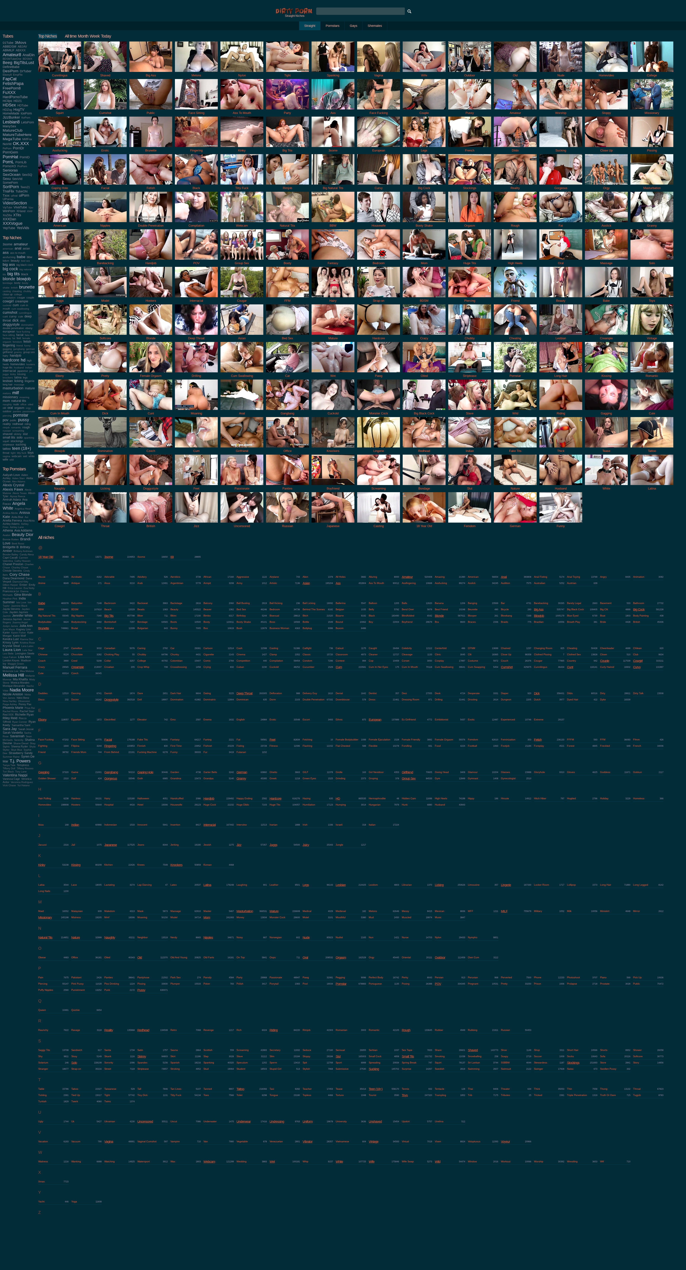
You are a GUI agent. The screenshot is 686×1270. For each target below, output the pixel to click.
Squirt (438, 1062)
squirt (6, 441)
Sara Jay (10, 729)
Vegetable (242, 1141)
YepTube (9, 228)
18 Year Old (45, 557)
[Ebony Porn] (59, 373)
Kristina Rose (27, 642)
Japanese (110, 845)
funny (27, 345)
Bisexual (274, 615)
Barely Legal (574, 603)
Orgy (371, 957)
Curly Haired (607, 666)
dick (15, 320)
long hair (8, 384)
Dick (537, 693)
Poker (206, 983)
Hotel (140, 804)
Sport (339, 1062)
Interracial (209, 825)
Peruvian (473, 977)
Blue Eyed (572, 615)
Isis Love (21, 602)
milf (15, 392)
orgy (28, 408)
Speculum (242, 1062)
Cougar (538, 660)
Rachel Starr (27, 711)
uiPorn (24, 195)
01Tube (8, 43)
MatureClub (13, 130)
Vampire (175, 1141)
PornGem (10, 152)
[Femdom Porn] (469, 523)
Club (635, 654)
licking (18, 381)
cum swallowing (20, 308)
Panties (108, 977)
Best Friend (441, 609)
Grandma (175, 778)
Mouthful (341, 917)
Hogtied (571, 798)
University (341, 1121)
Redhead (143, 1030)
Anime (41, 583)
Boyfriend (407, 621)
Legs (306, 885)
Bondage (142, 621)
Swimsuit (506, 1068)
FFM (602, 739)
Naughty (109, 937)
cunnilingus (25, 313)
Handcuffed (176, 798)
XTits (17, 215)
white (32, 456)
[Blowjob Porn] (59, 448)
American (473, 576)
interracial (9, 370)
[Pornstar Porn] (515, 373)
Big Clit (604, 609)
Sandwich (76, 1050)
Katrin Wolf (19, 635)
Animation (638, 576)
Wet (272, 1161)
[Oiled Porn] (424, 373)
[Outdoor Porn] (469, 72)
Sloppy (306, 1056)
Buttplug (307, 628)
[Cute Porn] (651, 410)
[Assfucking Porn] (59, 147)
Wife (371, 1161)
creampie (21, 301)
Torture (340, 1095)
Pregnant (473, 983)
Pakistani (76, 977)
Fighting (42, 745)
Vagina (108, 1141)
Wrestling (572, 1161)
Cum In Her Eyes (378, 666)
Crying (207, 666)
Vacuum (75, 1141)
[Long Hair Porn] (560, 373)
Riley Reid (10, 718)
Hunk (405, 804)
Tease (339, 1088)
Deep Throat (244, 693)
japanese (22, 370)
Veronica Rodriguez (22, 782)
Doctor (75, 699)
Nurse (405, 937)
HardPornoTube (15, 97)
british (14, 287)
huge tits (8, 367)
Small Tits (408, 1056)
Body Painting (641, 615)
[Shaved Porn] (105, 72)
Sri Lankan (474, 1062)
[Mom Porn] (424, 260)
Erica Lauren (15, 588)
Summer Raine (11, 756)
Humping (341, 804)
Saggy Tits (44, 1050)
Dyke (603, 699)
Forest (570, 745)
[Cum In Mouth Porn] (59, 410)
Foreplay (539, 745)
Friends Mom (78, 752)
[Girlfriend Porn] (241, 448)
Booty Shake (244, 621)
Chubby (141, 654)
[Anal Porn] (241, 410)
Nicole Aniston (13, 694)
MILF (504, 911)
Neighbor (142, 937)
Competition (243, 660)
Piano (603, 977)
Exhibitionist (441, 719)
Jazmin (7, 616)
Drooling (472, 699)
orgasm (19, 407)
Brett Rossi (18, 543)
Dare (140, 693)
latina (17, 377)
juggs (6, 374)
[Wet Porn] (333, 373)
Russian (505, 1030)
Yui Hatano (23, 785)
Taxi (272, 1088)
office (23, 404)
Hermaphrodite (377, 798)
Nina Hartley (10, 701)
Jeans (140, 844)
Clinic (438, 654)
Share (438, 1050)
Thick (537, 1088)
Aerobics (175, 576)
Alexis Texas (20, 493)
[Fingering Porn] (196, 147)
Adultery (142, 576)
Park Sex (175, 977)
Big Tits (108, 616)
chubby (27, 291)
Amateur (407, 577)
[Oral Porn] (560, 260)
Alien (305, 576)
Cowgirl (638, 661)
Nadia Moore (22, 689)
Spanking (208, 1062)
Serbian (373, 1050)
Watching (109, 1161)
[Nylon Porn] (241, 72)
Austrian (571, 583)
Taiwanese (110, 1088)
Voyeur (505, 1141)
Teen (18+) (375, 1089)
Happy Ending (244, 798)
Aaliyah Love (11, 474)
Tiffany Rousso (25, 768)
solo (20, 437)
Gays (353, 26)
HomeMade (11, 113)
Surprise (406, 1068)
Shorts (603, 1050)
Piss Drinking (111, 983)
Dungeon (506, 699)
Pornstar (341, 984)
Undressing (277, 1121)
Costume (473, 660)
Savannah (17, 736)
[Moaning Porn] (196, 410)
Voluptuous (474, 1141)
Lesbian (341, 885)
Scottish (207, 1050)
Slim (272, 1056)
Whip (305, 1161)
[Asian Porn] (241, 335)
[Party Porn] (287, 110)
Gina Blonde (23, 594)
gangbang (19, 349)
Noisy (240, 937)
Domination (176, 699)
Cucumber (308, 666)
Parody (207, 977)
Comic (207, 660)
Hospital (108, 804)
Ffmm (636, 739)
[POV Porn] (196, 260)
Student (241, 1068)
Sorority (108, 1062)
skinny (17, 433)
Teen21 (25, 187)
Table (41, 1088)
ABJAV (22, 46)
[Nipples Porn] (105, 222)
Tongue (274, 1095)
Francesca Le (11, 591)
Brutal (74, 628)
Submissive (342, 1068)
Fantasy (175, 739)
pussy (23, 420)
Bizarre (340, 615)
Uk (72, 1121)
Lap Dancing (144, 884)
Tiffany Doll (9, 768)
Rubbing (472, 1030)
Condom (307, 660)
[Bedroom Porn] (378, 260)
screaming (18, 430)
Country (571, 660)
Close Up (506, 654)
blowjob (24, 278)
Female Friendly (411, 739)
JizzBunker (11, 117)
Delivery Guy (310, 693)
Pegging (340, 977)
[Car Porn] (287, 373)
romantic (16, 427)
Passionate (276, 977)
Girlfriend (407, 772)
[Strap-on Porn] (378, 298)
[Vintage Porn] (651, 335)
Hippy (471, 798)
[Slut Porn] (469, 485)
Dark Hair (175, 693)
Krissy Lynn (10, 642)
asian (26, 248)
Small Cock (375, 1056)
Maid (41, 911)
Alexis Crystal (13, 485)
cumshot (10, 312)
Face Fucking (46, 739)
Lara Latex (27, 646)
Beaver (207, 609)
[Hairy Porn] (333, 298)
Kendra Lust (11, 639)
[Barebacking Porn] (105, 260)
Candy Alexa (27, 554)
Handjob (208, 798)
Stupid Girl (275, 1068)
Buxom (340, 628)
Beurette (473, 609)
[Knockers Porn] (333, 448)
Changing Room (543, 648)
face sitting (9, 335)
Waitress (43, 1161)
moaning (24, 397)
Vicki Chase (9, 785)
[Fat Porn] (560, 222)
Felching (307, 739)
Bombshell (110, 621)
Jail (73, 844)
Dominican (242, 699)
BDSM (74, 609)
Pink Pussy (77, 983)
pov (5, 420)
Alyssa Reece (17, 496)
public (13, 420)
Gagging (43, 772)
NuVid (7, 144)
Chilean (637, 648)
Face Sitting (78, 739)
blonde (9, 279)
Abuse (41, 576)
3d (72, 556)
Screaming (243, 1050)
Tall (139, 1088)
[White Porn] (606, 485)
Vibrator (307, 1141)
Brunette (43, 628)
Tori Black (8, 771)
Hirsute (505, 798)
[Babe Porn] (606, 298)
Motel (306, 917)
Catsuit (340, 648)
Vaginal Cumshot (146, 1141)
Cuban (240, 666)
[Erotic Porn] (105, 147)
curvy (13, 316)
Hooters (75, 804)
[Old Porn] (515, 72)
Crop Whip (143, 666)
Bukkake (109, 628)
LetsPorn (27, 122)
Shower (637, 1050)
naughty (7, 404)
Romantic (374, 1030)
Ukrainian (109, 1121)
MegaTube (12, 139)
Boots (173, 621)
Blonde (439, 616)
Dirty (602, 693)
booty (17, 282)
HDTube (22, 105)
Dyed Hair (572, 699)
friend (19, 345)
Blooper (472, 615)
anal (18, 248)
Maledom (109, 911)
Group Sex (409, 778)
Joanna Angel (20, 622)
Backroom (110, 603)
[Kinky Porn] (241, 147)
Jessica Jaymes (12, 619)
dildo (22, 320)
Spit (305, 1062)
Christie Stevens (12, 570)
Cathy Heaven (22, 561)
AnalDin (29, 55)
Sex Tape (407, 1050)
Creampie (77, 667)
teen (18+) (21, 448)
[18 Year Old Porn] (424, 523)
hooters (30, 364)
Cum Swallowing (444, 666)
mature (30, 388)
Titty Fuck (175, 1095)
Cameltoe (76, 648)
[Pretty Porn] (105, 373)
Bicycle (505, 609)
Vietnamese (342, 1141)
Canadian (109, 648)
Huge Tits (275, 804)
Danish (108, 693)
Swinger (538, 1068)
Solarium (43, 1062)
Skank (107, 1056)
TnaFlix (8, 191)
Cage (41, 648)
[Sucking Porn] (560, 147)
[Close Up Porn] (606, 147)
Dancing (76, 693)
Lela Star (27, 650)
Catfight (307, 648)
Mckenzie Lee (10, 671)
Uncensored (145, 1121)
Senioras (10, 170)
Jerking (174, 844)
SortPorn (11, 187)
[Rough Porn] (515, 222)
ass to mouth (17, 252)
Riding (274, 1030)
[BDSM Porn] (424, 298)
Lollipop (571, 884)
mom (6, 401)
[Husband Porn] (560, 485)
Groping (373, 778)
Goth (140, 778)
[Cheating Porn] (515, 335)
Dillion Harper (10, 585)
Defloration (276, 693)
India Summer (14, 600)
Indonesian (110, 824)
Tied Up (75, 1095)
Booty (206, 621)
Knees (141, 864)
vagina (6, 456)
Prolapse (572, 983)
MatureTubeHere (17, 135)
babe (21, 257)
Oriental (406, 957)
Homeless (638, 798)
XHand (20, 211)
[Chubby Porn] (469, 335)
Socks (570, 1056)
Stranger (43, 1068)
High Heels (441, 798)
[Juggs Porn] (59, 298)
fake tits (29, 335)
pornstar (20, 415)
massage (19, 384)
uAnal (14, 195)
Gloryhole (539, 772)
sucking (21, 444)
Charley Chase (19, 567)
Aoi (26, 517)
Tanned (207, 1088)
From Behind (111, 752)
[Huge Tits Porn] (469, 260)
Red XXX (8, 714)
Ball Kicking (276, 603)
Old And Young (178, 957)
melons (7, 393)
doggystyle (11, 324)
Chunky (174, 654)
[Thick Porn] (560, 448)
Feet (272, 740)
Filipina (75, 745)
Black (372, 615)
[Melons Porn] (196, 72)
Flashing (307, 745)
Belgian (340, 609)
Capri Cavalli (10, 557)
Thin (569, 1088)
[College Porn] (651, 72)
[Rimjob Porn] (287, 185)
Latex (173, 884)
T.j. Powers (20, 760)
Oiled (107, 957)
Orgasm (341, 957)
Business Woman (279, 628)
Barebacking (541, 603)
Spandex (142, 1062)
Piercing (42, 983)
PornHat (10, 156)
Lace (74, 884)
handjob (15, 355)
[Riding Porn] (560, 410)
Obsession (24, 701)
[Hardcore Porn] (378, 335)
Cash (239, 648)
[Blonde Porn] (150, 335)
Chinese (43, 654)
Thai (470, 1088)
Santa (107, 1050)
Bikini (173, 615)
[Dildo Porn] (515, 147)
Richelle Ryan (24, 714)
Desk (438, 693)
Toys (405, 1095)
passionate (29, 411)
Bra (437, 621)
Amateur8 (12, 54)
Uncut (173, 1121)
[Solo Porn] (651, 260)
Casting (274, 648)
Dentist (373, 693)
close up (8, 294)
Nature (75, 937)
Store (603, 1062)
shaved (7, 433)
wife (5, 459)
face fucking (23, 331)
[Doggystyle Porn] (150, 485)
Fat (238, 739)
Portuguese (375, 983)
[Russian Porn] (287, 523)
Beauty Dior (22, 534)
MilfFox (27, 139)
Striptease (143, 1068)
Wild (437, 1161)
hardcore (11, 360)
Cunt (570, 667)
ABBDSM (9, 46)
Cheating (572, 648)
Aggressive (243, 576)
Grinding (340, 778)
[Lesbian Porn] (560, 335)
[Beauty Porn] (560, 298)
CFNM (471, 648)
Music (438, 917)
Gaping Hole (145, 772)
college (18, 294)
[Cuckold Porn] (333, 410)
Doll (139, 699)
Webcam (209, 1161)
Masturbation (245, 911)
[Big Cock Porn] (424, 185)
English (241, 719)
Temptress (23, 765)
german (30, 349)
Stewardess (540, 1062)
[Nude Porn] (560, 72)
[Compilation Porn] (196, 222)
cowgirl (8, 301)
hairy (5, 355)
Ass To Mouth (376, 583)
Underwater (210, 1121)
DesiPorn (10, 71)
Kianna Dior (26, 639)
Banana (439, 603)
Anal (504, 577)
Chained (505, 648)
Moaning (142, 917)
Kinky (41, 865)
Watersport (143, 1161)
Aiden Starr (18, 478)
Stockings (573, 1063)
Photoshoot (573, 977)
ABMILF (8, 50)
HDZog (7, 109)
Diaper (504, 693)
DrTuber (25, 71)
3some (7, 244)
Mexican (439, 911)
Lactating (109, 884)
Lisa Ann (24, 657)
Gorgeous (110, 778)
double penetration (13, 328)
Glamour (473, 772)
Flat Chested (343, 745)
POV (438, 984)
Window (472, 1161)
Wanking (76, 1161)
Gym (437, 778)
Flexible (373, 745)
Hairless (75, 798)
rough (26, 427)
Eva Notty (29, 588)
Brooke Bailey (10, 554)
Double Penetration (313, 699)
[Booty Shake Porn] (424, 222)
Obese (42, 957)
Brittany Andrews (23, 551)
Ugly (40, 1121)
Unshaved (375, 1121)
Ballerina (341, 603)
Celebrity (407, 648)
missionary (10, 397)
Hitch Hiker (540, 798)
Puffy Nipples (45, 989)
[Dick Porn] (105, 410)
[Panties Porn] (287, 485)
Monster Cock (277, 917)
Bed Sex (241, 609)
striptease (8, 444)
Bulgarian (142, 628)
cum (16, 305)
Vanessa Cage (11, 778)
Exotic (471, 719)
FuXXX (9, 92)
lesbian (8, 381)
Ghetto (273, 772)
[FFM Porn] (287, 298)
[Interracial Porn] (196, 298)
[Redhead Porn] (424, 448)
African (207, 576)
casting (7, 291)
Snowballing (474, 1056)
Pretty (504, 983)
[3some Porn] (333, 147)
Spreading (374, 1062)
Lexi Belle (8, 653)
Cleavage (407, 654)
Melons (373, 911)
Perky (405, 977)
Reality (108, 1030)
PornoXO (9, 166)
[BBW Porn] (333, 222)
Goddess (605, 772)
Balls (404, 603)
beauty (15, 260)
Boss (272, 621)
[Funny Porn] (560, 523)
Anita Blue (17, 516)
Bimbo (207, 615)
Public (636, 983)
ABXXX (21, 50)
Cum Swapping (476, 666)
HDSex (9, 105)
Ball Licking (309, 603)
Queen (42, 1010)
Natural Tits (45, 937)
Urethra (439, 1121)
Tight (107, 1095)
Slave (240, 1056)
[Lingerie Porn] (378, 448)
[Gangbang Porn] (287, 410)
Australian (539, 583)
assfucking (9, 257)
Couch (504, 660)
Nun (371, 937)
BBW (41, 609)
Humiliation (309, 804)
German (242, 772)
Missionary (45, 917)
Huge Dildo (243, 804)
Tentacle (439, 1088)
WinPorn (9, 211)
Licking (439, 885)
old (4, 407)
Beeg (7, 62)
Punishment (78, 989)
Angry (603, 576)
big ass (9, 264)
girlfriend (8, 352)
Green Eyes (309, 778)
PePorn (7, 148)
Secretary (275, 1050)
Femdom (473, 739)
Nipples (208, 937)
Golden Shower (47, 778)
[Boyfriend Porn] (333, 485)
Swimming (473, 1068)
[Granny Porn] (651, 222)
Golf (73, 778)
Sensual (340, 1050)
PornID (25, 157)
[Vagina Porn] (378, 72)
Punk (107, 989)
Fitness (274, 745)
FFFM (570, 739)
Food (438, 745)
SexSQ (27, 175)
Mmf (106, 917)
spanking (29, 437)
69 (172, 557)
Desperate (474, 693)
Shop (537, 1050)
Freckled (605, 745)
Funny (174, 752)
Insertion (175, 824)
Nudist (339, 937)
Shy (40, 1056)
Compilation (276, 660)
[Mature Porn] (333, 335)
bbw (29, 257)
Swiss (570, 1068)
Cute (41, 673)
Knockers (176, 865)
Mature (274, 911)
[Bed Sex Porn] (287, 335)
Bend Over (408, 609)
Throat (637, 1088)
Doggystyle (111, 699)
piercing (7, 415)
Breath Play (573, 621)
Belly (371, 609)
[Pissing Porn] (651, 147)
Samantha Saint (21, 725)
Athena (8, 530)
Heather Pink (10, 598)
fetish (27, 341)
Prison (537, 983)
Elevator (142, 719)
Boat (602, 615)
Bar (503, 603)
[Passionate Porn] (241, 485)
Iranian (273, 824)
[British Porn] (150, 523)
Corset (405, 660)
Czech (74, 673)
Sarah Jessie (26, 729)
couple (30, 297)
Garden (174, 772)
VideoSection (15, 203)
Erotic (273, 719)
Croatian (109, 666)
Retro (173, 1030)
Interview (242, 824)
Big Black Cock (575, 609)
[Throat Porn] (105, 523)
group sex (29, 352)
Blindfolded (408, 615)
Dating (207, 693)
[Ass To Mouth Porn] (241, 110)
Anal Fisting (540, 576)
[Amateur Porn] (515, 110)
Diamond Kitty (20, 581)
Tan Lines (175, 1088)
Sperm (273, 1062)
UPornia (8, 199)
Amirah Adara (12, 499)
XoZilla (7, 215)
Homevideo (44, 804)
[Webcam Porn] (241, 222)
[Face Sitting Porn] (196, 110)
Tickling (42, 1095)
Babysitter (77, 603)
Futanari (241, 752)
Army (239, 583)
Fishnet (207, 745)
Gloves (571, 772)
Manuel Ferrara (15, 667)
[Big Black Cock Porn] (424, 410)
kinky (13, 374)
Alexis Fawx (13, 489)
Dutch (537, 699)
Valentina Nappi (15, 775)
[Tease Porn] (606, 448)
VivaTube (20, 207)
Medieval (341, 911)
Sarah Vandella (13, 732)
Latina (207, 885)
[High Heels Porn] (515, 260)
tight (13, 453)
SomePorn (10, 182)
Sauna (174, 1050)
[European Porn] (378, 147)
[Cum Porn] (196, 448)
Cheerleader (607, 648)
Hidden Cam (409, 798)
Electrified (109, 719)
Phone (537, 977)
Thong (603, 1088)
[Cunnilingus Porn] (59, 72)
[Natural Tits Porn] (287, 222)
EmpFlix (18, 74)
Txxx (6, 195)
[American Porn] (59, 222)
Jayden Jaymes (18, 612)
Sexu (7, 179)
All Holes (341, 576)
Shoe (504, 1050)
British (636, 621)
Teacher (307, 1088)
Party (239, 977)
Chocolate (77, 654)
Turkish (42, 1101)
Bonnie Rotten (11, 539)
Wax (172, 1161)
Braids (504, 621)
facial (19, 334)
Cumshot (507, 667)
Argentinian (176, 583)
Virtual (405, 1141)
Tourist (372, 1095)
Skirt (172, 1056)
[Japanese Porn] (333, 523)
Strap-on (76, 1068)
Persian (439, 977)
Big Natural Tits (46, 615)
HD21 (18, 101)
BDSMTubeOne (12, 58)
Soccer (538, 1056)
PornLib (20, 162)
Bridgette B (11, 547)
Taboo (74, 1088)
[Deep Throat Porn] (196, 335)
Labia (41, 884)
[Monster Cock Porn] (378, 410)
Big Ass (538, 609)
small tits (9, 437)
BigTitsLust (24, 62)
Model (173, 917)
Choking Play (111, 654)
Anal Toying (573, 576)
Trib (470, 1095)
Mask (140, 911)
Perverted (506, 977)
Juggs (273, 845)
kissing (21, 374)
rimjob (6, 427)
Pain (40, 977)
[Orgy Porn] (606, 185)
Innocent (142, 824)
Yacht (41, 1201)
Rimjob (306, 1030)
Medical (307, 911)
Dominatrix (209, 699)
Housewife (176, 804)
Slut (338, 1056)
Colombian (176, 660)
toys (31, 452)
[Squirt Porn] (59, 110)
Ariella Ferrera (12, 520)
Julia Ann (26, 626)
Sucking (374, 1069)
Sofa (602, 1056)
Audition (505, 583)
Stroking (175, 1068)
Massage (175, 911)
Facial (108, 740)
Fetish (538, 740)
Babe (41, 603)
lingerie (29, 381)
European (375, 719)
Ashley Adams (11, 523)
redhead (17, 423)
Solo (74, 1063)
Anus (107, 583)
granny (18, 352)
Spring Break (409, 1062)
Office (74, 957)
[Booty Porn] (287, 260)
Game (74, 772)
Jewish (207, 844)
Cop (371, 660)
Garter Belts (210, 772)
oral (10, 408)
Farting (207, 739)
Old (139, 957)
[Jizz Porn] (196, 523)
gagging (7, 349)
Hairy (107, 798)
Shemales (375, 26)
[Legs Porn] (424, 147)
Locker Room (541, 884)
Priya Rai (30, 708)
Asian (306, 583)
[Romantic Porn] (651, 373)
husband (19, 367)
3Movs (20, 42)
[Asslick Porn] (606, 222)
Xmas (41, 1181)
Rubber (439, 1030)
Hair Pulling (44, 798)
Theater (505, 1088)
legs (25, 377)
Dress (372, 699)
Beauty (174, 609)
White (339, 1161)
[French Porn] (469, 147)
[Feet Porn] (196, 485)
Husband (440, 804)
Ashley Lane (17, 527)
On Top (241, 957)
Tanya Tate (9, 765)
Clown (603, 654)
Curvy (637, 667)
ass (6, 252)
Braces (472, 621)
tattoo (7, 449)
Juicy (306, 845)
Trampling (440, 1095)
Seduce (307, 1050)
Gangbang (111, 772)
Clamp (273, 654)
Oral (305, 957)
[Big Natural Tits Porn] (333, 185)
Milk (569, 911)
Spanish (175, 1062)
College (141, 660)
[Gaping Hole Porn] (59, 185)
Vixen (438, 1141)
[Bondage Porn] (424, 485)
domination (27, 325)
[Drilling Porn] (196, 373)
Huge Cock (209, 804)
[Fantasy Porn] (333, 260)
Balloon (373, 603)
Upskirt (406, 1121)
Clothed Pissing (542, 654)
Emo (173, 719)
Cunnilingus (540, 666)
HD (338, 798)
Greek (273, 778)
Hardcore (275, 798)
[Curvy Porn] (378, 185)
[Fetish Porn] (150, 185)
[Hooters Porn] (150, 298)
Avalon (6, 535)
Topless (307, 1095)
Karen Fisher (18, 632)
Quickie (75, 1010)
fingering (9, 345)
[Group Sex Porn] (241, 260)
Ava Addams (23, 530)
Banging (472, 603)
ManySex (9, 126)
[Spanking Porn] (333, 72)
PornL (8, 161)
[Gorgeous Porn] (560, 185)
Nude (306, 937)
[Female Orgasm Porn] (150, 373)
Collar (107, 660)
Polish (240, 983)
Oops (273, 957)
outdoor (7, 411)
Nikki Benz (23, 697)
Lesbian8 (11, 121)
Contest (340, 660)
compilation (9, 297)
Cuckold (274, 666)
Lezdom (373, 884)
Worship (538, 1161)
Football (472, 745)
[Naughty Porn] (59, 485)
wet (25, 456)
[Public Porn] (150, 110)
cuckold (7, 305)
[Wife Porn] (424, 72)
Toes (206, 1095)
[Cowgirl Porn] (59, 523)
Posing (405, 983)
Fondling (407, 745)
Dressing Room (410, 699)
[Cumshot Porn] (105, 110)
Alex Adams (18, 481)
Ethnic (339, 719)
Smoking (440, 1056)
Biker (140, 615)
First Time (176, 745)
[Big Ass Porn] (150, 72)
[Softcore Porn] (105, 335)
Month (83, 36)
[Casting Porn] (378, 523)
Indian (75, 825)
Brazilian (539, 621)
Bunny (174, 628)
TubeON (22, 191)
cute (20, 316)
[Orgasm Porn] (469, 222)
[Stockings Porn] (469, 185)
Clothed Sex (574, 654)
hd (23, 360)
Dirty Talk (638, 693)
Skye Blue (16, 749)
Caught (373, 648)
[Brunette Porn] (150, 147)
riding (27, 423)
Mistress (76, 917)
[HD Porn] (59, 260)
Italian (372, 824)
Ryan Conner (19, 722)
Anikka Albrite (10, 513)
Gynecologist (508, 778)
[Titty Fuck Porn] (241, 185)
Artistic (273, 583)
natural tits (18, 401)
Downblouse (343, 699)
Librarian (407, 884)
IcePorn (26, 113)
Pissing (141, 983)
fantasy (7, 338)
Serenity (18, 740)
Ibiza (41, 824)
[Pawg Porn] (378, 373)
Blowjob (539, 616)
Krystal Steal (11, 645)
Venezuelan (276, 1141)
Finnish (141, 745)
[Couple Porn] (424, 110)
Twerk (74, 1101)
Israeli (339, 824)
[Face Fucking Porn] (378, 110)
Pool (305, 983)
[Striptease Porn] (469, 373)
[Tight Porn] (287, 72)
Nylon (438, 937)
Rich (239, 1030)
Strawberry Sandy (21, 753)
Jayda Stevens (11, 608)
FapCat (10, 78)
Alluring (373, 576)
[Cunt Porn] (150, 410)
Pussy (141, 990)
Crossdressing (178, 666)
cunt (5, 316)
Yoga (74, 1201)
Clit (469, 654)
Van (205, 1141)
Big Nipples (77, 615)
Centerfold (441, 648)
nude (16, 404)
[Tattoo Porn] (651, 448)
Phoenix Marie (13, 707)
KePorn (25, 117)
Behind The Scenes (314, 609)
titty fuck (21, 453)
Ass (338, 583)
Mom (206, 917)
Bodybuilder (45, 621)
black (24, 274)
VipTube (7, 207)
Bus (205, 628)
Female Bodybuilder (347, 739)
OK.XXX (21, 143)
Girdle (339, 772)
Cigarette (208, 654)
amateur (21, 244)
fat (13, 338)
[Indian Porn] (469, 448)
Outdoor (440, 957)
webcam (17, 456)
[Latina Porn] (651, 485)
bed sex (25, 261)
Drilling (439, 699)
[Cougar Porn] (241, 298)
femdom (17, 342)
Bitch (305, 615)
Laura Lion (12, 650)
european (9, 331)
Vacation (43, 1141)
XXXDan (9, 219)
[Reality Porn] (515, 185)
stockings (17, 441)
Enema (207, 719)
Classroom (342, 654)
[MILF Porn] (59, 335)
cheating (17, 291)
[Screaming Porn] (378, 485)
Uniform (308, 1121)
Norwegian (276, 937)
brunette (27, 287)
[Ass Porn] (333, 110)
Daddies (43, 693)
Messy (405, 911)
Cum (339, 667)
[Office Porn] (287, 448)
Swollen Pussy (608, 1068)
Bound (339, 621)
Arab (140, 583)
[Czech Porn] (150, 448)
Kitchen (108, 864)
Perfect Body (376, 977)
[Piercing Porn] (469, 298)
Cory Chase (19, 574)
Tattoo (240, 1089)
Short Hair (572, 1050)
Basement (606, 603)
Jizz (239, 845)
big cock (10, 269)
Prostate (605, 983)
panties (17, 411)
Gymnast (473, 778)
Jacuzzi (42, 844)
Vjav (30, 207)
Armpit (207, 583)
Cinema (241, 654)
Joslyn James (10, 626)
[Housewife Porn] (378, 222)
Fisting (240, 745)
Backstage (176, 603)
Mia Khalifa (20, 679)
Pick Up (637, 977)
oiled (30, 404)
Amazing (440, 576)
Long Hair (605, 884)
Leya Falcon (10, 657)
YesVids (23, 228)
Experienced (508, 719)
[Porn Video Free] (294, 12)
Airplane (274, 576)
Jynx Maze (9, 629)
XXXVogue (13, 223)
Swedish (439, 1068)
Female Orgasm (444, 739)
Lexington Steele (24, 653)
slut (25, 433)
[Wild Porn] (515, 410)
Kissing (75, 865)
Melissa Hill (13, 675)
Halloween (143, 798)
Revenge (208, 1030)
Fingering (110, 746)
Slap (205, 1056)
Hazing (306, 798)
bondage (8, 283)
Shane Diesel (20, 743)
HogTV (18, 109)
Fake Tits (142, 739)
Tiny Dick (142, 1095)
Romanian (341, 1030)
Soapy (504, 1056)
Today (106, 36)
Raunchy (43, 1030)
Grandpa (208, 778)
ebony (29, 328)
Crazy (41, 666)
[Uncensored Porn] (241, 523)
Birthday (241, 615)
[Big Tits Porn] (287, 147)
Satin (140, 1050)
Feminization (508, 739)
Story (636, 1062)
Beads (141, 609)
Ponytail (274, 983)
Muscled (406, 917)
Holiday (604, 798)
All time (71, 36)
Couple (604, 661)
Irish (305, 824)
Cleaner (373, 654)
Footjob (505, 745)
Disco (41, 699)
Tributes (505, 1095)
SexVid (17, 179)
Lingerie (506, 885)
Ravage (75, 1030)
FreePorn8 (12, 88)
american (8, 248)
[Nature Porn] (515, 485)
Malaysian (77, 911)
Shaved (473, 1050)
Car (172, 648)
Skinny (141, 1056)
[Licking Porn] (105, 485)
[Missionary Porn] (651, 110)
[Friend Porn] (515, 298)
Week (95, 36)
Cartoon (208, 648)
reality (7, 423)
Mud (371, 917)
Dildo (570, 693)
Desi (404, 693)
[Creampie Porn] (606, 335)
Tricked (538, 1095)
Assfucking (441, 583)
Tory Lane (21, 771)
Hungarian (375, 804)
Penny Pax (25, 704)
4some (141, 556)
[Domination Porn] (105, 448)
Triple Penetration (577, 1095)
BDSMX (27, 58)
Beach (107, 609)
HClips (7, 101)
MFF (470, 911)
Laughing (242, 884)
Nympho (472, 937)
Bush (239, 628)
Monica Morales (20, 682)
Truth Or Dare (608, 1095)
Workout (505, 1161)
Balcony (207, 603)
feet (19, 338)
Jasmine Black (19, 606)
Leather (274, 884)
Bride (603, 621)
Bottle (306, 621)
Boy (371, 621)
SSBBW (505, 1062)
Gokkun (637, 772)
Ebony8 (7, 74)
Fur (205, 752)
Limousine (473, 884)
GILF (305, 772)
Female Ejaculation (379, 739)
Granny (241, 778)
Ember (23, 584)
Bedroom (275, 609)
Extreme (538, 719)
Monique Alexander (14, 685)
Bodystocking (78, 621)
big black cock (24, 264)
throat (6, 452)
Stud (206, 1068)
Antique (75, 583)
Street (107, 1068)
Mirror (636, 911)
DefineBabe (11, 67)
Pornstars (332, 26)
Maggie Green (16, 663)
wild (11, 459)
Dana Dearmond (13, 578)
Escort (306, 719)
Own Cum (473, 957)
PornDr (18, 148)
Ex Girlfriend (409, 719)
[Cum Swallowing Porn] (241, 373)
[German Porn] (515, 523)
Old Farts (208, 957)
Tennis (405, 1088)
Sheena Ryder (19, 746)
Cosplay (439, 660)
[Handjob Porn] (150, 260)
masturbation (13, 388)
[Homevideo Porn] (606, 72)
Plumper (175, 983)
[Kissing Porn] (606, 373)
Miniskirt (604, 911)
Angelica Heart (23, 508)
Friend (42, 752)
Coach (42, 660)
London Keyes (11, 660)
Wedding (242, 1161)
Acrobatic (76, 576)
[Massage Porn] (606, 260)
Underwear (244, 1121)
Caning (141, 648)
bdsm (6, 260)
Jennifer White (22, 615)
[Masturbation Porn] (651, 185)
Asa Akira (28, 520)
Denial (339, 693)
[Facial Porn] (105, 185)
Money (240, 917)
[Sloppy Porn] (606, 110)
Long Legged (640, 884)
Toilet (239, 1095)
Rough (406, 1030)
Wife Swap (408, 1161)
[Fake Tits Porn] (515, 448)
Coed (74, 660)
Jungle (339, 844)
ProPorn (22, 166)
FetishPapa (13, 83)
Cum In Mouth (410, 666)
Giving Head (442, 772)
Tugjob (637, 1095)
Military (538, 911)
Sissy (74, 1056)
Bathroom (638, 603)
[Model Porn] (105, 298)
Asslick (472, 583)
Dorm (273, 699)
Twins (107, 1101)
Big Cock (639, 609)
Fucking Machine (147, 752)
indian (28, 367)
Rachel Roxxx (10, 711)
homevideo (17, 364)
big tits (13, 273)
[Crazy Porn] (424, 335)
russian (7, 430)
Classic (307, 654)
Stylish (306, 1068)
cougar (21, 297)
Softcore (638, 1056)
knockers (8, 377)
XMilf (29, 211)
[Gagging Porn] (606, 410)
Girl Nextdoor (376, 772)
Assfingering (409, 583)
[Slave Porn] (469, 410)
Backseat (142, 603)
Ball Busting (243, 603)
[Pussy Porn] (469, 110)
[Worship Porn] (560, 110)
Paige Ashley (10, 704)
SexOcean (12, 174)
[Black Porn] (196, 185)
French (637, 745)
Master (207, 911)
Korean (207, 864)
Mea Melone (27, 671)
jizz (31, 371)
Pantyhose (143, 977)
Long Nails (44, 891)
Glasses (505, 772)
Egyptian (76, 719)
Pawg (306, 977)
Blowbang (506, 615)
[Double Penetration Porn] (150, 222)
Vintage (373, 1141)
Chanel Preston (13, 564)
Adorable (109, 576)
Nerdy (173, 937)
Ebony (42, 719)
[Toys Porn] (651, 298)
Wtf (602, 1161)
